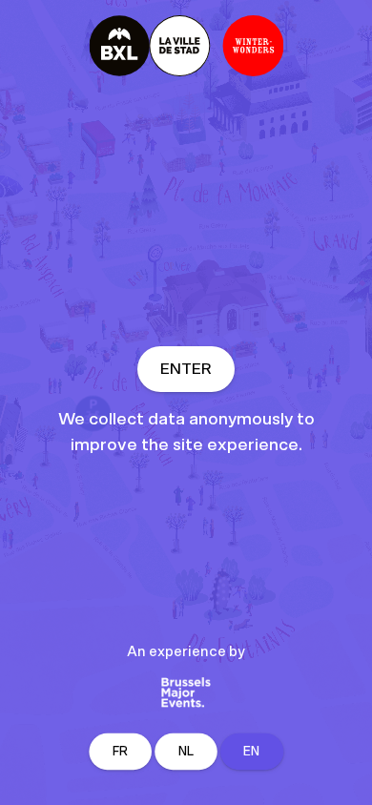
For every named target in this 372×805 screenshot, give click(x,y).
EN (251, 752)
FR (120, 752)
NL (186, 752)
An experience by (186, 652)
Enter (186, 369)
